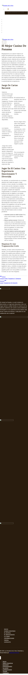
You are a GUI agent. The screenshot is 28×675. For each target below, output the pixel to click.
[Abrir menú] (4, 42)
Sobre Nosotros (9, 21)
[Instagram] (5, 3)
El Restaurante (9, 25)
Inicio (6, 19)
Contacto (7, 32)
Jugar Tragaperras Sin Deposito (8, 282)
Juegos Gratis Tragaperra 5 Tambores (10, 277)
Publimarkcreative (14, 652)
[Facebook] (3, 3)
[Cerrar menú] (0, 657)
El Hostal (7, 23)
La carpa (7, 27)
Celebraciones (9, 29)
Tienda (6, 30)
